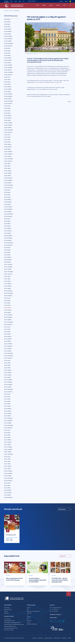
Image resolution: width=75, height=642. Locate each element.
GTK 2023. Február (7, 117)
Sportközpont (29, 613)
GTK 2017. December (8, 264)
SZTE (23, 1)
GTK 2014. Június (7, 362)
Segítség (69, 638)
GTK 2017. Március (7, 283)
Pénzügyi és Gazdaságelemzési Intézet (10, 628)
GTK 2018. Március (7, 257)
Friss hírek (8, 575)
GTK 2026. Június (7, 21)
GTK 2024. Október (7, 69)
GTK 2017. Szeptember (8, 271)
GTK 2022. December (8, 122)
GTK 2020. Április (7, 197)
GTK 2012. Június (7, 432)
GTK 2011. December (8, 447)
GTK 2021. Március (7, 170)
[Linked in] (51, 621)
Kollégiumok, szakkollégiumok (32, 624)
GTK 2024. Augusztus (8, 74)
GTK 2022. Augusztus (8, 132)
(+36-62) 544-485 (55, 609)
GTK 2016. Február (7, 310)
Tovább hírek (63, 556)
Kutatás (50, 5)
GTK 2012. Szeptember (8, 425)
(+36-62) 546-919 (55, 611)
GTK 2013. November (8, 384)
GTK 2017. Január (7, 288)
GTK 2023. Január (7, 120)
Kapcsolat (61, 1)
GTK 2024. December (8, 65)
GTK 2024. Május (7, 81)
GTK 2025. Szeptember (8, 43)
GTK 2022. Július (7, 134)
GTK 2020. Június (7, 192)
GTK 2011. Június (7, 459)
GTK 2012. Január (7, 444)
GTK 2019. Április (7, 226)
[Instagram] (59, 621)
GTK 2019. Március (7, 228)
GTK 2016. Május (7, 302)
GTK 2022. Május (7, 139)
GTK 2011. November (8, 449)
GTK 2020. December (8, 178)
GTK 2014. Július (7, 360)
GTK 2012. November (8, 420)
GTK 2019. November (8, 209)
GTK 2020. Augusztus (8, 187)
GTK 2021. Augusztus (8, 161)
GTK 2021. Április (7, 168)
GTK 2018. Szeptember (8, 242)
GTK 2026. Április (7, 26)
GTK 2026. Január (7, 33)
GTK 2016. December (8, 290)
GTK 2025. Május (7, 53)
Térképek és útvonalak (55, 614)
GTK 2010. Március (7, 490)
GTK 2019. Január (7, 233)
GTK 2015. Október (7, 319)
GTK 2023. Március (7, 115)
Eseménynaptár (62, 509)
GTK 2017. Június (7, 276)
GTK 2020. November (8, 180)
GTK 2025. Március (7, 57)
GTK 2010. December (8, 471)
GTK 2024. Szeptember (8, 72)
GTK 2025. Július (7, 48)
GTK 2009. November (8, 497)
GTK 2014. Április (7, 367)
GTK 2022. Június (7, 137)
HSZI (28, 609)
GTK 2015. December (8, 314)
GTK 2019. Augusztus (8, 216)
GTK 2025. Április (7, 55)
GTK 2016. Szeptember (8, 293)
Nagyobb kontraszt (70, 1)
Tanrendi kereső (7, 607)
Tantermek (6, 611)
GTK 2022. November (8, 125)
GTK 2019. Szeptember (8, 214)
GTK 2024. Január (7, 91)
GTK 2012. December (8, 418)
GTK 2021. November (8, 153)
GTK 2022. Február (7, 146)
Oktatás (44, 5)
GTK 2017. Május (7, 278)
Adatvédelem (40, 638)
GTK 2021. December (8, 151)
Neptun (11, 1)
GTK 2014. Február (7, 372)
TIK (27, 614)
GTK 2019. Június (7, 221)
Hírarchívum (11, 10)
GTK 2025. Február (7, 60)
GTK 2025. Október (7, 41)
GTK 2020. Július (7, 190)
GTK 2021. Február (7, 173)
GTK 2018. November (8, 238)
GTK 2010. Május (7, 485)
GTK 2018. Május (7, 252)
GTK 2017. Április (7, 281)
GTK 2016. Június (7, 300)
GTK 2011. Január (7, 468)
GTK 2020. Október (7, 182)
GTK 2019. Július (7, 218)
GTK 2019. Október (7, 211)
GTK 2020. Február (7, 202)
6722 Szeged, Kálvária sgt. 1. (57, 607)
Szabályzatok (6, 613)
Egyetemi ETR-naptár (8, 609)
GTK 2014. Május (7, 365)
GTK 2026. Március (7, 29)
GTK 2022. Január (7, 149)
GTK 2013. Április (7, 406)
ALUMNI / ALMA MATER (31, 1)
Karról (37, 5)
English (66, 1)
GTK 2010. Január (7, 495)
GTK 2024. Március (7, 86)
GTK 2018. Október (7, 240)
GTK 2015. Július (7, 326)
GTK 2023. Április (7, 113)
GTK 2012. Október (7, 423)
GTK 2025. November (8, 38)
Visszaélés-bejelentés (48, 638)
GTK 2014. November (8, 346)
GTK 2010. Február (7, 492)
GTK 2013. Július (7, 394)
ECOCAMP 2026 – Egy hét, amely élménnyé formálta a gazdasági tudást (60, 580)
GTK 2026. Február (7, 31)
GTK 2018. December (8, 235)
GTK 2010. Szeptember (8, 478)
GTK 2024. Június (7, 79)
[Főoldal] (7, 5)
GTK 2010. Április (7, 487)
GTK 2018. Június (7, 250)
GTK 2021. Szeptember (8, 158)
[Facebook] (55, 621)
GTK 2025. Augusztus (8, 45)
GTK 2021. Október (7, 156)
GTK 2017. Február (7, 286)
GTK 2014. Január (7, 377)
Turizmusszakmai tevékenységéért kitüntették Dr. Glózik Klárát (37, 580)
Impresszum (64, 638)
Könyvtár (28, 607)
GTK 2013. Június (7, 399)
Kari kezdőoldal (6, 1)
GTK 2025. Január (7, 62)
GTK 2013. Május (7, 403)
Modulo (20, 1)
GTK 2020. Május (7, 194)
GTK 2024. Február (7, 89)
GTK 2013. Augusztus (8, 391)
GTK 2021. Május (7, 166)
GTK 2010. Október (7, 475)
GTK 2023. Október (7, 98)
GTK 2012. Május (7, 435)
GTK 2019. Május (7, 223)
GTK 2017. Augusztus (8, 274)
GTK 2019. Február (7, 230)
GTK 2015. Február (7, 338)
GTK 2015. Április (7, 334)
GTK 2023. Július (7, 105)
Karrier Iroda (29, 620)
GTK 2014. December (8, 343)
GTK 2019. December (8, 206)
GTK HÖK (28, 622)
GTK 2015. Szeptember (8, 322)
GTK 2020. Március (7, 199)
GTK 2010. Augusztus (8, 480)
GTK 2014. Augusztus (8, 358)
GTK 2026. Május (7, 24)
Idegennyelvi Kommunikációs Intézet (33, 611)
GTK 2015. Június (7, 329)
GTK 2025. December (8, 36)
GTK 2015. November (8, 317)
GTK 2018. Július (7, 247)
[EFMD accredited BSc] (57, 628)
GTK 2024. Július (7, 77)
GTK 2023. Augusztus (8, 103)
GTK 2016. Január (7, 312)
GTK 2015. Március (7, 336)
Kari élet (58, 5)
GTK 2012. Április (7, 437)
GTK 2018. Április (7, 254)
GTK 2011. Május (7, 461)
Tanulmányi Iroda (7, 619)
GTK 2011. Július (7, 456)
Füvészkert (29, 616)
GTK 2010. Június (7, 483)
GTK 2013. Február (7, 413)
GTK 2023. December (8, 93)
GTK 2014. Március (7, 370)
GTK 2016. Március (16, 10)
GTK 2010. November (8, 473)
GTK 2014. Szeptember (8, 353)
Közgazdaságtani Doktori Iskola (9, 620)
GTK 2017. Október (7, 269)
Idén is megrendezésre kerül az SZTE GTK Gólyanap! (14, 579)
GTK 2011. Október (7, 451)
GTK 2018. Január (7, 262)
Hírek (64, 5)
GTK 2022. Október (7, 127)
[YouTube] (63, 621)
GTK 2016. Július (7, 298)
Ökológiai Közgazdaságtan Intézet (10, 626)
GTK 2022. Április (7, 141)
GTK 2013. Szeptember (8, 389)
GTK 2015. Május (7, 331)
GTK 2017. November (8, 266)
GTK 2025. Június (7, 50)
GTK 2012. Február (7, 442)
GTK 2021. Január (7, 175)
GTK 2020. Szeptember (8, 185)
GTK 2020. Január (7, 204)
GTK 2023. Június (7, 108)
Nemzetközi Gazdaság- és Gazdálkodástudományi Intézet (14, 624)
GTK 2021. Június (7, 163)
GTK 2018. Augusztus (8, 245)
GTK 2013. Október (7, 386)
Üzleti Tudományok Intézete (9, 629)
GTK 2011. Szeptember (8, 454)
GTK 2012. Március (7, 439)
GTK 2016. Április (7, 305)
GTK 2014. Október (7, 348)
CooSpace (15, 1)
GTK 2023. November (8, 96)
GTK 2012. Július (7, 430)
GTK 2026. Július (7, 19)
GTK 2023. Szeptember (8, 101)
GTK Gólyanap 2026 (11, 535)
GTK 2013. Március (7, 408)
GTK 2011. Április (7, 463)
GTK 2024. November (8, 67)
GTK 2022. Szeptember (8, 129)
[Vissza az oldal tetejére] (68, 594)
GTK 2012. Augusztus (8, 427)
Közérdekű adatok (57, 638)
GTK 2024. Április (7, 84)
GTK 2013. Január (7, 415)
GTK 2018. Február (7, 259)
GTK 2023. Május (7, 110)
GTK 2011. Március (7, 466)
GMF (28, 618)
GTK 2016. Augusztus (8, 295)
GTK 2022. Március (7, 144)
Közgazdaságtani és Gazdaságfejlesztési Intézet (12, 622)
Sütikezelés (34, 638)
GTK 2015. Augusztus (8, 324)
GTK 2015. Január (7, 341)
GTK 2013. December (8, 379)
